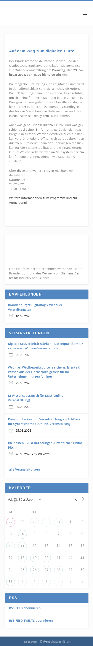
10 (11, 546)
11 (22, 546)
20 (46, 557)
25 (22, 569)
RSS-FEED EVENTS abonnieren (31, 620)
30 (46, 522)
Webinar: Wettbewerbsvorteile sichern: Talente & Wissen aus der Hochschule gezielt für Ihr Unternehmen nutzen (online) (44, 371)
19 (35, 557)
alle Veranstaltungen (24, 469)
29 (35, 522)
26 (35, 569)
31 (58, 522)
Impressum (29, 641)
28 (58, 569)
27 (11, 522)
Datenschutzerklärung (56, 641)
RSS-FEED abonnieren (25, 608)
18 (22, 557)
